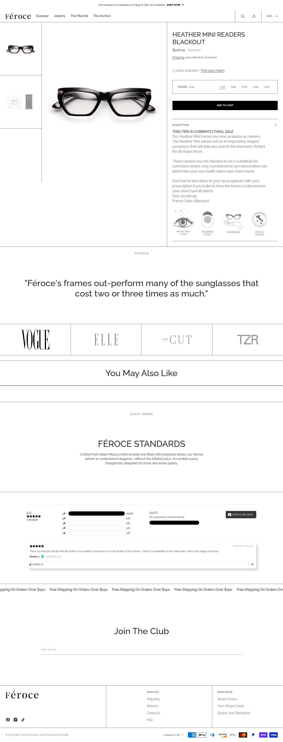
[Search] (242, 16)
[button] (254, 16)
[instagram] (15, 719)
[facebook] (8, 719)
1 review (32, 519)
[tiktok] (23, 719)
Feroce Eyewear (29, 734)
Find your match (213, 70)
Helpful (36, 564)
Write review (242, 514)
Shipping (178, 57)
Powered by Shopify (57, 734)
